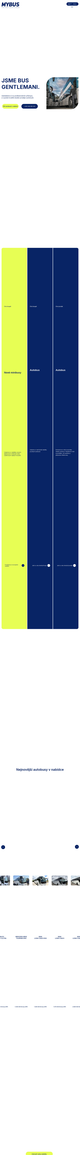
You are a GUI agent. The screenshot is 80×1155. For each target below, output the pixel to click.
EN (72, 7)
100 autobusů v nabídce (10, 106)
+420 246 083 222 (29, 106)
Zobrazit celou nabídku (39, 1154)
